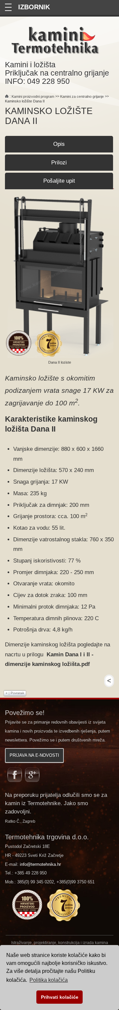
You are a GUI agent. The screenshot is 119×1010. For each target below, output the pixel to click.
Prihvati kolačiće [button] (59, 997)
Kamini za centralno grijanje (82, 96)
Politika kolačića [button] (48, 980)
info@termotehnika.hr (40, 864)
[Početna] (7, 96)
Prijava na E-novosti (34, 755)
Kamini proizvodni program (33, 96)
